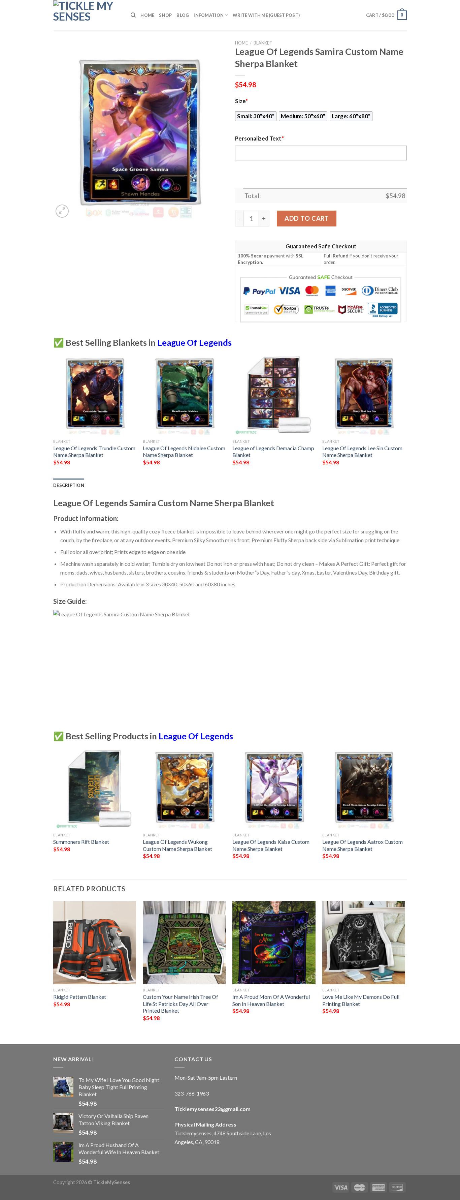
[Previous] (53, 415)
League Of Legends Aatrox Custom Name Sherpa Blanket (362, 845)
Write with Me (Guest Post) (266, 15)
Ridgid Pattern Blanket (79, 996)
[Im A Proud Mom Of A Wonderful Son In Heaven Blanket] (274, 942)
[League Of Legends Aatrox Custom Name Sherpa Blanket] (363, 787)
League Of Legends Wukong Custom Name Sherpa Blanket (177, 845)
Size (241, 101)
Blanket (263, 42)
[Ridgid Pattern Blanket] (94, 942)
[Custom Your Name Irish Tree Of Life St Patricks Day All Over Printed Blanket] (184, 942)
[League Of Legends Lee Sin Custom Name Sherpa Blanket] (363, 394)
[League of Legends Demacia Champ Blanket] (274, 394)
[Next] (405, 415)
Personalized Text (259, 138)
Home (147, 15)
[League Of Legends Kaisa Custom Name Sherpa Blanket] (274, 787)
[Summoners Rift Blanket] (94, 787)
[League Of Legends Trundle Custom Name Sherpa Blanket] (94, 394)
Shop (165, 15)
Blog (182, 15)
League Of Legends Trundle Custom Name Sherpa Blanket (94, 451)
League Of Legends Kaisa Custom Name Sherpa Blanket (270, 845)
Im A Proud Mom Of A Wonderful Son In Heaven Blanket (271, 1000)
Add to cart (307, 218)
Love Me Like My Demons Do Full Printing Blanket (360, 1000)
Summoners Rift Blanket (81, 841)
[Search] (133, 15)
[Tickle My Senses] (87, 15)
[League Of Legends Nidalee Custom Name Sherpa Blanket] (184, 394)
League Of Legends (194, 342)
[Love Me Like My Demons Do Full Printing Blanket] (363, 942)
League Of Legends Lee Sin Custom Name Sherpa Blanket (362, 451)
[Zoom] (62, 211)
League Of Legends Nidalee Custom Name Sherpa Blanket (184, 451)
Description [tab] (68, 485)
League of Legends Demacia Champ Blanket (273, 451)
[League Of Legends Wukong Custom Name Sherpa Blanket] (184, 787)
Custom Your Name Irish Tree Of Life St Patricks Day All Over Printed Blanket (180, 1003)
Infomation (209, 15)
